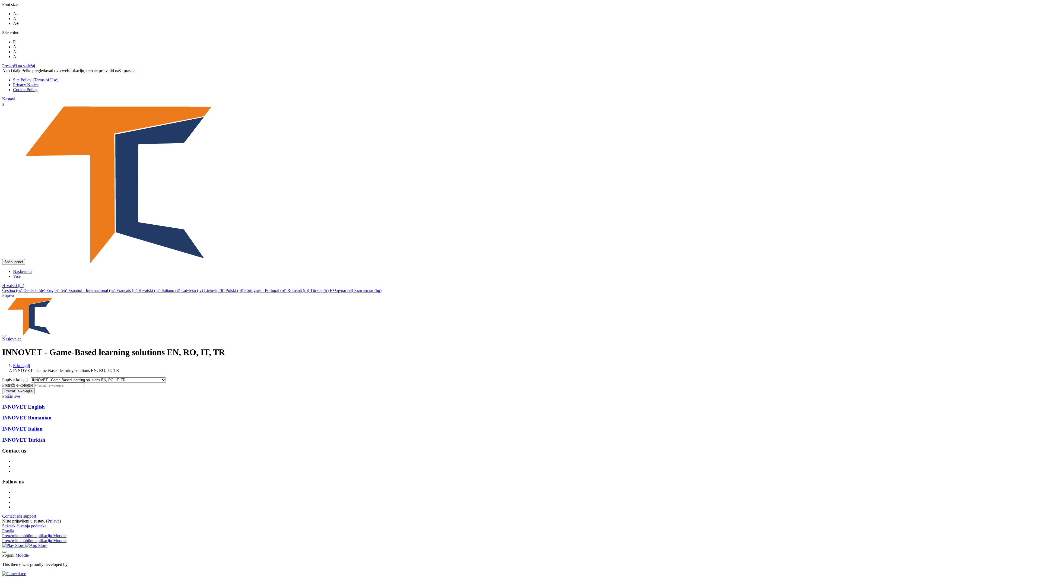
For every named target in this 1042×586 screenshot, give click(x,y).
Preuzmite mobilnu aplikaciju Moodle (34, 535)
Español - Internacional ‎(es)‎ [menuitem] (92, 290)
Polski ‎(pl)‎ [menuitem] (234, 290)
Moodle (22, 555)
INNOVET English (23, 407)
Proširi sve (11, 396)
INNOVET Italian (22, 429)
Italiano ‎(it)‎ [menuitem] (171, 290)
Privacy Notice (26, 84)
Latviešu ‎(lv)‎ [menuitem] (192, 290)
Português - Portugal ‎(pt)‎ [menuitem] (265, 290)
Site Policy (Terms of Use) (35, 80)
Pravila (8, 530)
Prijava (8, 295)
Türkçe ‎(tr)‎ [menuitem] (320, 290)
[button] (13, 285)
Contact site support (19, 516)
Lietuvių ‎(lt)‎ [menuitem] (214, 290)
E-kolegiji (21, 365)
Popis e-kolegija (16, 379)
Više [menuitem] (17, 276)
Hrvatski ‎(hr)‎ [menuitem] (149, 290)
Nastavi (8, 99)
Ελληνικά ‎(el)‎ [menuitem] (342, 290)
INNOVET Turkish (23, 440)
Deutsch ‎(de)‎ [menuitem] (34, 290)
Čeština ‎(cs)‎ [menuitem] (12, 290)
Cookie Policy (25, 89)
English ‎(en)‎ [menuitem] (57, 290)
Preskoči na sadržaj (18, 65)
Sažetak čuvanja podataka (24, 526)
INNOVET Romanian (27, 418)
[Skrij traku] (4, 335)
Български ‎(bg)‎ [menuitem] (368, 290)
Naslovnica (11, 339)
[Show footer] (4, 552)
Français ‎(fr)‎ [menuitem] (127, 290)
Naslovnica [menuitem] (22, 271)
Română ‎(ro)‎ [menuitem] (298, 290)
